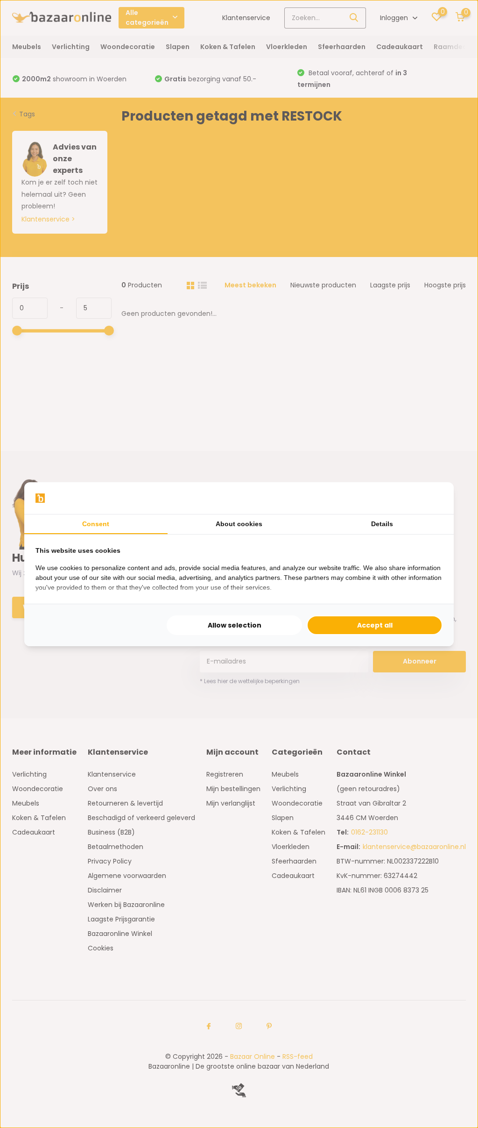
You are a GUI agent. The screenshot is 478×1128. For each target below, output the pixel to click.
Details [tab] (382, 524)
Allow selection (234, 625)
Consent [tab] (95, 524)
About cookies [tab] (239, 524)
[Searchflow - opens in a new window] (431, 498)
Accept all (375, 625)
